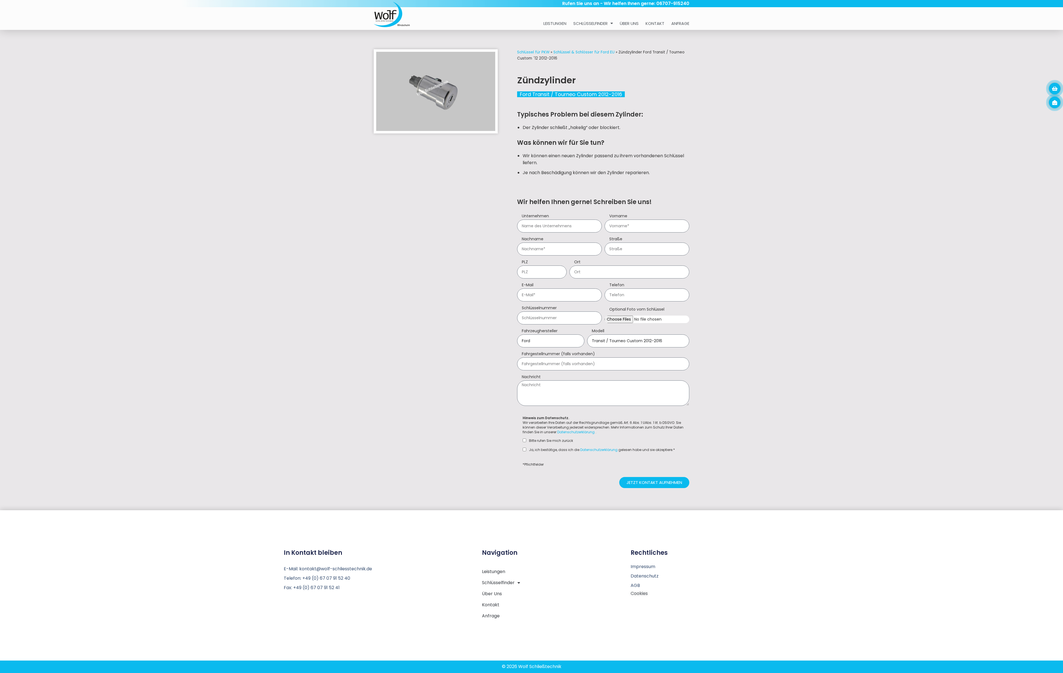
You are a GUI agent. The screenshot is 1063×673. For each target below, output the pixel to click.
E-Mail (527, 285)
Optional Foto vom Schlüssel (636, 309)
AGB (635, 585)
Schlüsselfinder (590, 23)
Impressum (643, 566)
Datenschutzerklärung (576, 432)
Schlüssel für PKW (533, 52)
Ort (577, 262)
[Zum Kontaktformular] (1055, 102)
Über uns (629, 23)
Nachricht (531, 377)
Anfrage (680, 23)
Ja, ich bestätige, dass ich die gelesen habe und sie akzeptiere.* (602, 450)
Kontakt (655, 23)
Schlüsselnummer (539, 308)
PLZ (525, 262)
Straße (615, 239)
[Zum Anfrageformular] (1055, 88)
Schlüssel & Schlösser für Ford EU (584, 52)
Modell (598, 331)
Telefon (616, 285)
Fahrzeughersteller (540, 331)
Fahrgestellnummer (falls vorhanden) (558, 354)
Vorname (618, 216)
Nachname (532, 239)
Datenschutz (645, 576)
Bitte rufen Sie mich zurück (551, 441)
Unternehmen (535, 216)
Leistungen (554, 23)
